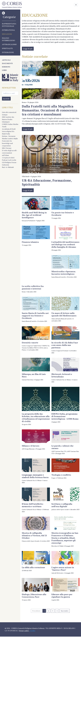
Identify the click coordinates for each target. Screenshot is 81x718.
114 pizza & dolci (8, 158)
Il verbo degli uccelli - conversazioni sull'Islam (9, 152)
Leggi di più (27, 48)
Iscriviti (6, 98)
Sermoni (6, 67)
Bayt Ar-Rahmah (8, 167)
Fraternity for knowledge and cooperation (7, 143)
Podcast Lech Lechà (9, 160)
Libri (4, 70)
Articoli (6, 60)
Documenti (7, 63)
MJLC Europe (6, 148)
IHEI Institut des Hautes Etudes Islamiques (8, 119)
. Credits (32, 631)
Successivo (64, 611)
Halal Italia (6, 134)
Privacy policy (24, 631)
